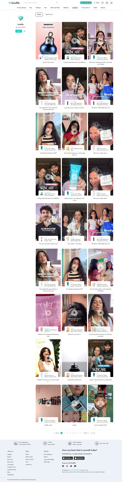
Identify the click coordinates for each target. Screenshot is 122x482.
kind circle (10, 462)
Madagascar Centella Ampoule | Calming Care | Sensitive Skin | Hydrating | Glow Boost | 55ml (103, 285)
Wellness (66, 8)
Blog (8, 472)
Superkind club (11, 470)
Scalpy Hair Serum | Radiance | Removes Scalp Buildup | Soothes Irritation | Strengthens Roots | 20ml (103, 149)
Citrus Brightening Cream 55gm (77, 149)
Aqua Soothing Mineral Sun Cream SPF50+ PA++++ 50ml (50, 104)
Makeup (38, 8)
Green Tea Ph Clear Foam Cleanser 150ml (50, 240)
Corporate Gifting (49, 459)
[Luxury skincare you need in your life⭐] (74, 86)
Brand (45, 457)
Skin (31, 8)
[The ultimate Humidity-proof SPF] (48, 131)
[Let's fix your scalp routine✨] (100, 131)
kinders (9, 457)
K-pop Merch (86, 8)
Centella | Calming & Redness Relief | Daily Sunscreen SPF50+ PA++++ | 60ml (77, 240)
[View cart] (107, 2)
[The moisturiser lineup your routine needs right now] (74, 131)
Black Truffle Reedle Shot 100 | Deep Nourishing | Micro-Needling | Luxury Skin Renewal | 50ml (76, 104)
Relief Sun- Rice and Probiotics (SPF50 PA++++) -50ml (103, 330)
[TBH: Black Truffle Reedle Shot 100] (100, 86)
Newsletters (10, 475)
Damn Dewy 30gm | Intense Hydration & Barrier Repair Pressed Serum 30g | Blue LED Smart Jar (50, 58)
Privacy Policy (30, 459)
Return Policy (29, 457)
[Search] (57, 2)
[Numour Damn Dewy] (48, 40)
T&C (27, 462)
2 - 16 (93, 433)
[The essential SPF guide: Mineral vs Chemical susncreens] (48, 86)
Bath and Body (55, 8)
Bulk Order (47, 462)
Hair (45, 8)
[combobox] (41, 2)
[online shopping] (14, 2)
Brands (103, 8)
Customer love (11, 467)
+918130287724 (76, 470)
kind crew (10, 459)
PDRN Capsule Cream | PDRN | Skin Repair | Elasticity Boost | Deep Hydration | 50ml (76, 58)
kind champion (48, 454)
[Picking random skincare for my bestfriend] (74, 40)
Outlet (95, 8)
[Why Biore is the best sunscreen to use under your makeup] (100, 40)
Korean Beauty (21, 8)
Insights (9, 454)
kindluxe (75, 8)
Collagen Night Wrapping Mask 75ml (50, 330)
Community (10, 464)
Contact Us (29, 464)
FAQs (27, 454)
